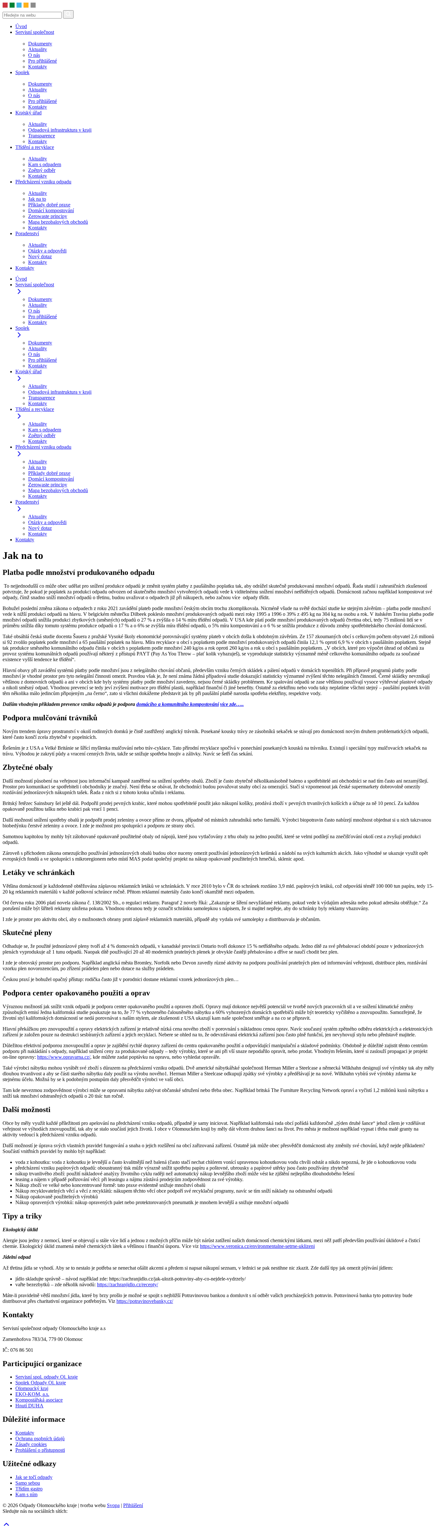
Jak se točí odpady (33, 1477)
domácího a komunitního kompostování (177, 704)
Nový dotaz (40, 256)
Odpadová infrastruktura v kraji (59, 130)
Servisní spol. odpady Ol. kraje (46, 1377)
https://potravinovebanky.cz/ (144, 1301)
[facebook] (4, 1517)
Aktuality (37, 49)
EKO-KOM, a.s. (32, 1394)
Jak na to (37, 199)
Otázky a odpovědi (47, 250)
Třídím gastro (29, 1488)
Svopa (113, 1505)
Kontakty (37, 66)
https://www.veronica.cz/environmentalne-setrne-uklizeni (257, 1246)
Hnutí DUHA (29, 1405)
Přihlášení (133, 1505)
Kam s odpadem (44, 164)
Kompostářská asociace (39, 1400)
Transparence (41, 135)
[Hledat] (68, 14)
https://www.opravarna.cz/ (63, 1057)
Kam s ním (26, 1494)
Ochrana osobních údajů (40, 1438)
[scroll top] (6, 1526)
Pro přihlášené (42, 61)
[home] (67, 7)
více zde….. (232, 704)
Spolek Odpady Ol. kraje (40, 1382)
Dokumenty (40, 43)
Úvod (21, 26)
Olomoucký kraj (31, 1388)
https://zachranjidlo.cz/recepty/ (127, 1284)
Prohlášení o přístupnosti (40, 1450)
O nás (34, 55)
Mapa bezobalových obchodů (58, 222)
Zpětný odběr (41, 170)
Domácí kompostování (51, 210)
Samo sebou (27, 1483)
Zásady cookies (31, 1444)
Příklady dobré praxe (49, 204)
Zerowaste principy (47, 216)
